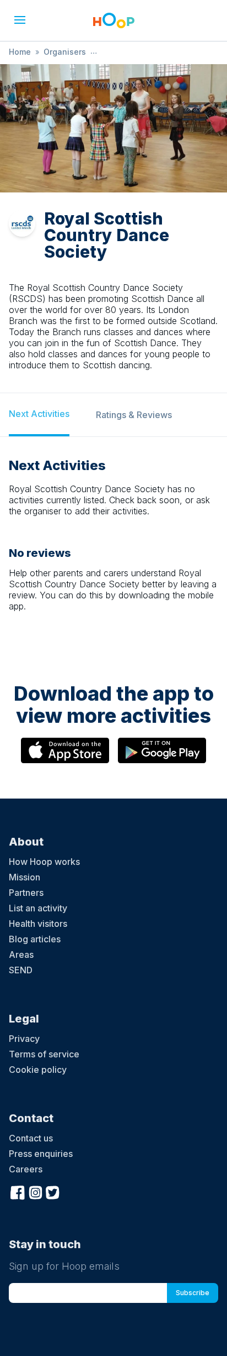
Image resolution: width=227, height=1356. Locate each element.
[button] (20, 20)
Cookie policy (38, 1069)
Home (20, 51)
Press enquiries (41, 1153)
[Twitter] (53, 1191)
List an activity (38, 908)
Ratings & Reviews (134, 414)
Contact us (31, 1138)
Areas (21, 954)
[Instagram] (35, 1191)
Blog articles (35, 939)
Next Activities (39, 413)
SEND (21, 970)
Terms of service (44, 1054)
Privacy (24, 1038)
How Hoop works (44, 861)
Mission (24, 877)
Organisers (65, 51)
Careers (25, 1169)
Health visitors (38, 923)
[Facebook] (17, 1191)
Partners (26, 892)
